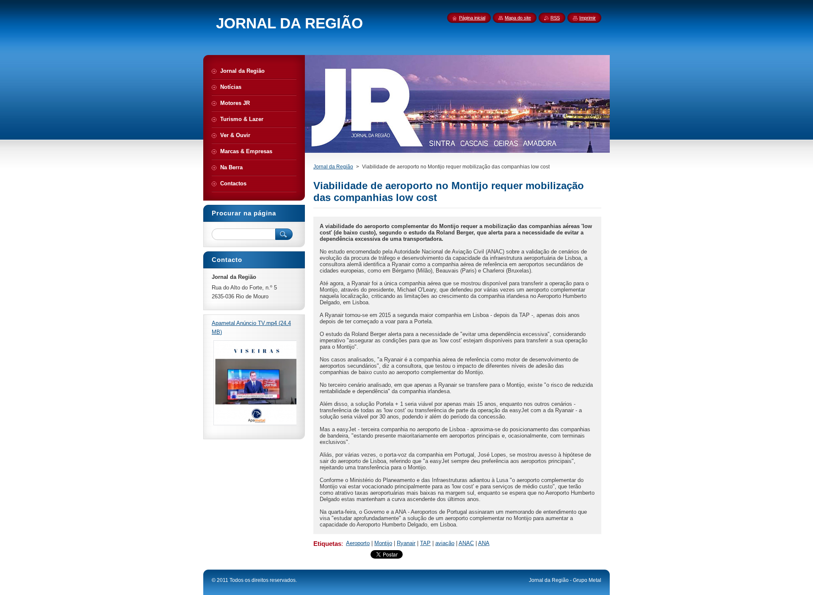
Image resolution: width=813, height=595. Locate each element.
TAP (425, 543)
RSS (555, 17)
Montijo (383, 543)
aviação (444, 543)
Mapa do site (518, 17)
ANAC (466, 543)
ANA (483, 543)
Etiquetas (327, 543)
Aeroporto (358, 543)
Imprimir (587, 17)
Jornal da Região (333, 166)
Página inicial (472, 17)
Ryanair (406, 543)
